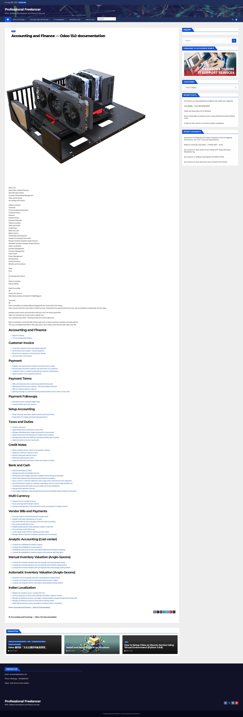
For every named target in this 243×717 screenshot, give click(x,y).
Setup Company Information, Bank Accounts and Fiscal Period (33, 414)
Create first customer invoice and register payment (29, 348)
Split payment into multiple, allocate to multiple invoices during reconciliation (38, 476)
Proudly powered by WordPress (112, 713)
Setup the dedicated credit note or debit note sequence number (33, 460)
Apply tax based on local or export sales (25, 440)
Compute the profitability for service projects (27, 547)
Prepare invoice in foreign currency (24, 501)
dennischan (188, 137)
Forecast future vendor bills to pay (23, 529)
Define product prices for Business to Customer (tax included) (32, 435)
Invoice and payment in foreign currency (25, 504)
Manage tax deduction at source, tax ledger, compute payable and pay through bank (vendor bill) (44, 598)
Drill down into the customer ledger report (26, 402)
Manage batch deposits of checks (23, 488)
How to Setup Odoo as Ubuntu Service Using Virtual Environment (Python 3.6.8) (149, 646)
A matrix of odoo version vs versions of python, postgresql (204, 123)
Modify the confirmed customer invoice (25, 453)
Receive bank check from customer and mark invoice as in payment (35, 368)
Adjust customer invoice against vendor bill (26, 374)
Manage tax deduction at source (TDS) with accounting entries (33, 601)
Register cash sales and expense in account (27, 519)
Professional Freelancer (23, 9)
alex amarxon (188, 150)
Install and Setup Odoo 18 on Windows (87, 647)
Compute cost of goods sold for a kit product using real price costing (35, 580)
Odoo (13, 31)
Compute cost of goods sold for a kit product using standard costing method (37, 583)
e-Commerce (59, 19)
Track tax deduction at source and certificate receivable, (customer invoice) (37, 595)
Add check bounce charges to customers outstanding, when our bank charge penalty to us (42, 483)
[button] (233, 19)
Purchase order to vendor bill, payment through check (30, 516)
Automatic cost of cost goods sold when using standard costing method (36, 578)
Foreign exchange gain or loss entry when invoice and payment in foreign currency (40, 506)
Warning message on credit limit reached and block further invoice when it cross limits (41, 391)
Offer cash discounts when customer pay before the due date (32, 384)
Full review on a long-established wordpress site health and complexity (208, 101)
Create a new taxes (18, 427)
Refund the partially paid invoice (23, 458)
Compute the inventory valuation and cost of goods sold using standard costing (38, 562)
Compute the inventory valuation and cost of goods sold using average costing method (41, 567)
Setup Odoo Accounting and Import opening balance (29, 417)
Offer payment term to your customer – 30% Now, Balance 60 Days (34, 386)
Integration (75, 19)
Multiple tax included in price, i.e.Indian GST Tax (28, 593)
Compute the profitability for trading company (27, 544)
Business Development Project (17, 641)
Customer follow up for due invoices (24, 404)
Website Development (15, 644)
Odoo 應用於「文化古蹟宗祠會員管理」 (27, 647)
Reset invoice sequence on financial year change (28, 353)
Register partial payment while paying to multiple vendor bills (32, 527)
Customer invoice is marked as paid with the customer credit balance (35, 371)
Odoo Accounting (18, 335)
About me (90, 19)
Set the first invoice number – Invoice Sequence (28, 351)
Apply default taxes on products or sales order (27, 430)
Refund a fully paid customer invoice (24, 455)
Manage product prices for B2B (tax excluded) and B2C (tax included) (35, 437)
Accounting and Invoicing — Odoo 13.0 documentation (33, 617)
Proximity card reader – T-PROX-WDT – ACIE (207, 144)
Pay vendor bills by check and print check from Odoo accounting (33, 521)
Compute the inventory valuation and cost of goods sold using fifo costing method (39, 565)
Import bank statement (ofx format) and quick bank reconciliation (33, 478)
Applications (19, 19)
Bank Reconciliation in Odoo (22, 470)
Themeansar (136, 713)
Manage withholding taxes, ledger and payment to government (33, 432)
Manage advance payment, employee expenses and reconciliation (34, 534)
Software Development (38, 641)
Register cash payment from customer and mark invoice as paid (33, 366)
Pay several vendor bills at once (23, 524)
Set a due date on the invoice (22, 356)
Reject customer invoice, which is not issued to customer (31, 450)
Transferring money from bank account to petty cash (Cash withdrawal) (36, 486)
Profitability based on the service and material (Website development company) (38, 550)
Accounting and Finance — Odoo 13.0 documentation (32, 607)
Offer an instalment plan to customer (24, 389)
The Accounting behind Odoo (22, 338)
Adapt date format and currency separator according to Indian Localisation (37, 603)
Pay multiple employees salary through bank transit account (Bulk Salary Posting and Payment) (44, 491)
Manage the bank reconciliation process (25, 473)
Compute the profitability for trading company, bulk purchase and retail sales (37, 552)
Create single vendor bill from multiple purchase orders (30, 532)
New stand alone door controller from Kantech (212, 162)
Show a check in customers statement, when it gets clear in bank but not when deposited (42, 481)
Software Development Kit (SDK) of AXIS (210, 157)
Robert (186, 144)
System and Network (39, 19)
